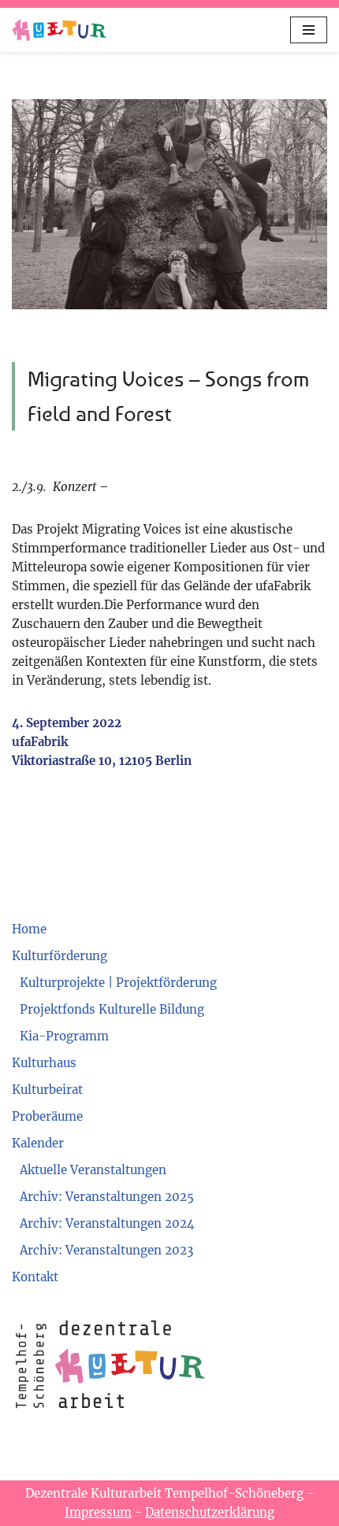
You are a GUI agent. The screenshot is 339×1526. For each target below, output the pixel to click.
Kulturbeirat (47, 1089)
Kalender (38, 1143)
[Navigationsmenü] (308, 30)
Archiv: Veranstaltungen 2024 (107, 1223)
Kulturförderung (59, 955)
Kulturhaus (44, 1062)
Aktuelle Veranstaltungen (93, 1169)
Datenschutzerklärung (209, 1512)
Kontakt (35, 1276)
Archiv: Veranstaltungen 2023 (106, 1250)
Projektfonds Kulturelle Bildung (112, 1009)
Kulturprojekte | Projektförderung (118, 982)
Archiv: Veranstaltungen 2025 (107, 1196)
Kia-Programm (64, 1036)
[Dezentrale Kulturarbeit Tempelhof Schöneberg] (59, 30)
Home (29, 929)
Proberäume (47, 1116)
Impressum (98, 1512)
